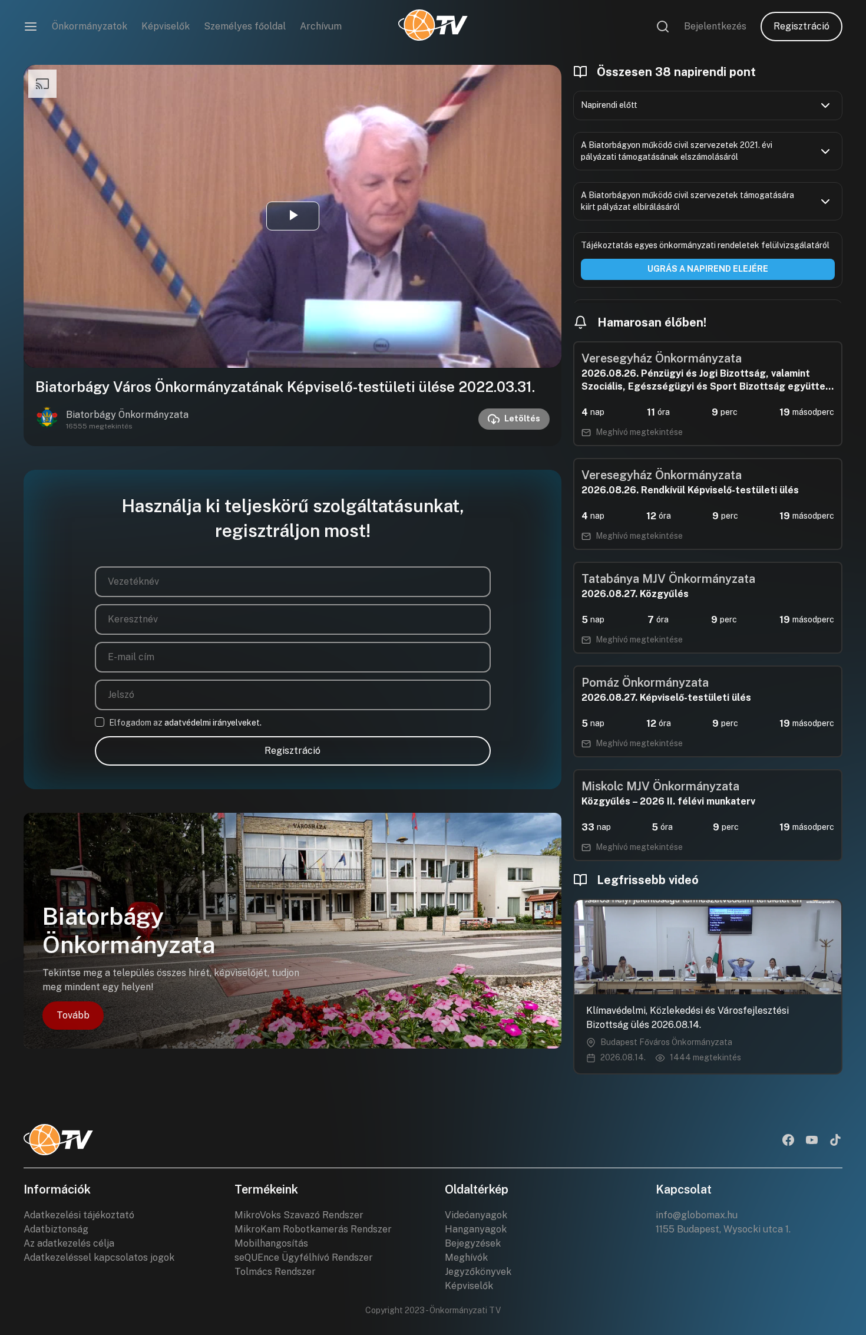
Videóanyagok (476, 1215)
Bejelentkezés (715, 26)
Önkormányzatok (89, 26)
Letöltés (522, 418)
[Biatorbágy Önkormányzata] (47, 419)
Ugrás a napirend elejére (707, 268)
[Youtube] (812, 1141)
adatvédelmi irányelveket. (213, 722)
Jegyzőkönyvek (478, 1271)
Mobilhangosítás (271, 1243)
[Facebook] (788, 1141)
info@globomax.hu (697, 1215)
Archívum (321, 26)
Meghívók (466, 1257)
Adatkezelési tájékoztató (79, 1215)
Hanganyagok (476, 1229)
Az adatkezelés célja (69, 1243)
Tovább (73, 1015)
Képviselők (165, 26)
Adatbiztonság (56, 1229)
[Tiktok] (835, 1141)
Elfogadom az (185, 722)
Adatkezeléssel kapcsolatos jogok (99, 1257)
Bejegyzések (473, 1243)
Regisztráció (801, 26)
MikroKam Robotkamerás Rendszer (313, 1229)
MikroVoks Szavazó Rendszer (298, 1215)
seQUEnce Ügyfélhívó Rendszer (303, 1257)
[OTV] (433, 26)
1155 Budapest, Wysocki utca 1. (723, 1229)
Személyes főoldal (245, 26)
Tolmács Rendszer (275, 1271)
